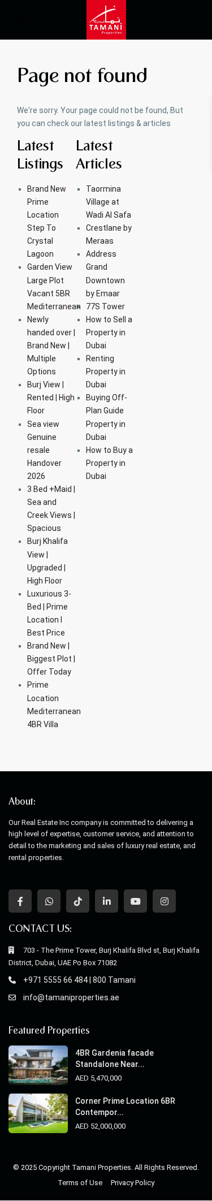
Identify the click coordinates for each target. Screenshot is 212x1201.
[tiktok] (77, 901)
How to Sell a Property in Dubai (109, 332)
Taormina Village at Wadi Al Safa (108, 201)
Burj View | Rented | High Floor (51, 397)
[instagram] (164, 901)
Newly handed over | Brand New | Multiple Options (51, 345)
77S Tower (105, 306)
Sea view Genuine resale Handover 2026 (44, 450)
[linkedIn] (106, 901)
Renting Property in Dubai (106, 371)
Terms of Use (80, 1182)
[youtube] (135, 901)
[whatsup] (48, 901)
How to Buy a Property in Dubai (109, 463)
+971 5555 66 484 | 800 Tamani (79, 979)
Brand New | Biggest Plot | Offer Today (51, 658)
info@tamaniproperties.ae (71, 997)
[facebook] (20, 901)
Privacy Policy (132, 1182)
